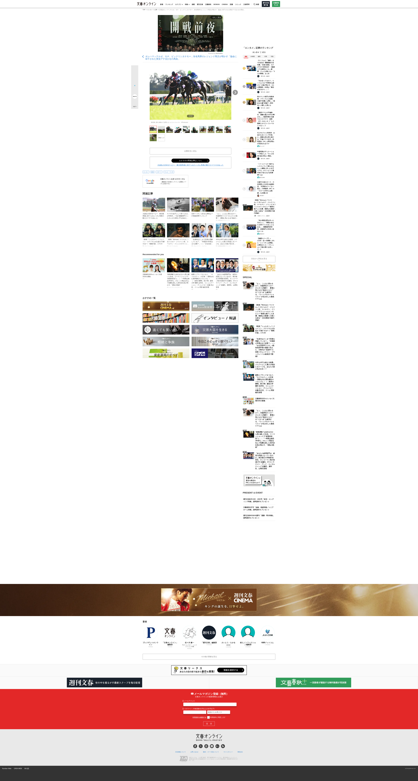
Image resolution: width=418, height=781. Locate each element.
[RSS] (223, 746)
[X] (201, 746)
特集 (186, 4)
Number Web (6, 768)
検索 (257, 4)
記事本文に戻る (190, 151)
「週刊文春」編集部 (265, 76)
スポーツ (159, 172)
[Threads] (206, 746)
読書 (231, 4)
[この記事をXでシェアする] (134, 69)
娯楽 (152, 172)
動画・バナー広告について (211, 752)
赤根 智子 (262, 233)
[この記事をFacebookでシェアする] (134, 76)
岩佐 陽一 (262, 195)
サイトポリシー (228, 752)
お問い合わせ (194, 752)
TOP (144, 9)
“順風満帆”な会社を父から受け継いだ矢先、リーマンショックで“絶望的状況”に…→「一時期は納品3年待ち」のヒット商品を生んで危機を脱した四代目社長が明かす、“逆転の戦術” (178, 280)
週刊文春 (200, 4)
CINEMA (225, 4)
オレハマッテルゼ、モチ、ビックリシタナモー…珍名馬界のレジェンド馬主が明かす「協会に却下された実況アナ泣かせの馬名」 (191, 57)
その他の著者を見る (209, 657)
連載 (193, 4)
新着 (161, 4)
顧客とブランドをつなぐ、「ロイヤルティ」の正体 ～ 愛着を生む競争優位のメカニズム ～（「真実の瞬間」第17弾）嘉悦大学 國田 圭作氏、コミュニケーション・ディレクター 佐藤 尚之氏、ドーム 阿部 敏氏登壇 (202, 281)
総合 (264, 52)
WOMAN (216, 4)
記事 (156, 9)
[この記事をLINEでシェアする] (134, 90)
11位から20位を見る (259, 259)
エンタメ (150, 9)
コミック (238, 4)
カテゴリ (178, 4)
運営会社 (240, 752)
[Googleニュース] (212, 746)
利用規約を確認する (199, 717)
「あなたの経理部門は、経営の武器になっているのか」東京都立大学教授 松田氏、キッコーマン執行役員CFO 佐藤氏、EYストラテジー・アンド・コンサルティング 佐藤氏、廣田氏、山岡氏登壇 (227, 281)
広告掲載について (180, 752)
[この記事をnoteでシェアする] (135, 97)
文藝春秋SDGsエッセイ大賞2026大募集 (152, 276)
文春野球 (246, 4)
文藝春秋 (208, 4)
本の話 (26, 768)
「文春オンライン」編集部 (263, 215)
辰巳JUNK (262, 177)
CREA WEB (18, 768)
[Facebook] (195, 746)
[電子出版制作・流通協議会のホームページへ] (183, 759)
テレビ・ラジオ (168, 172)
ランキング (169, 4)
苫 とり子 (262, 146)
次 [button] (235, 92)
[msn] (217, 746)
